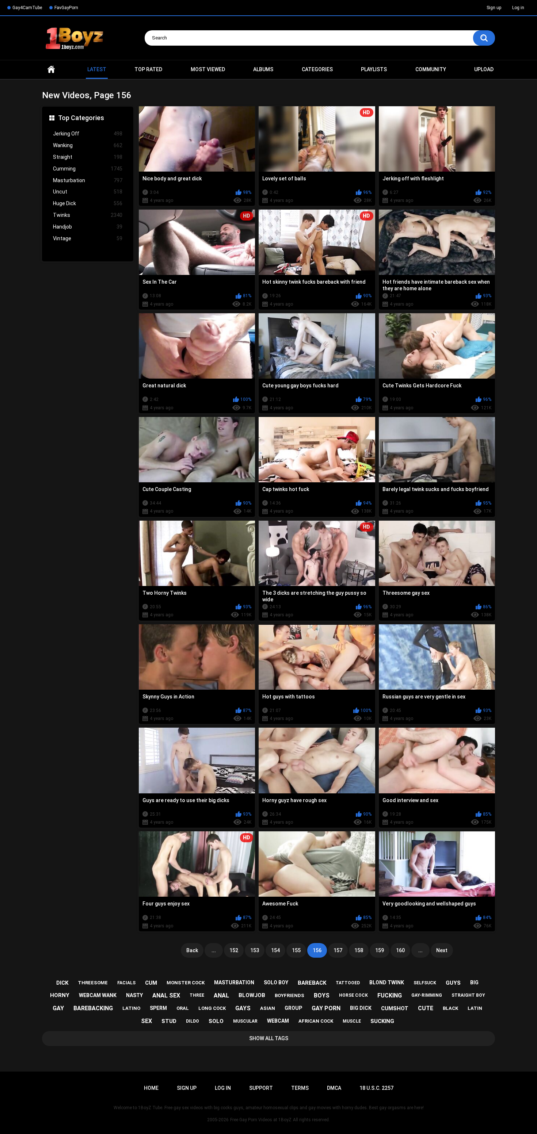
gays (243, 1008)
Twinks (87, 215)
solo (216, 1021)
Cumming (87, 169)
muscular (245, 1021)
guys (453, 983)
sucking (382, 1021)
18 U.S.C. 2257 (376, 1088)
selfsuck (425, 982)
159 (379, 950)
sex (146, 1021)
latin (475, 1008)
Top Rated (148, 69)
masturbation (234, 982)
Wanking (87, 145)
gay (58, 1008)
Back (192, 950)
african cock (315, 1021)
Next (442, 950)
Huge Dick (87, 203)
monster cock (186, 982)
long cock (212, 1008)
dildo (192, 1021)
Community (430, 69)
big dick (361, 1008)
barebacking (93, 1008)
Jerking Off (87, 134)
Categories (317, 69)
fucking (389, 995)
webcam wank (98, 995)
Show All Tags (268, 1038)
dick (62, 983)
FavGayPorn (66, 7)
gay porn (326, 1008)
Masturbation (87, 180)
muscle (352, 1021)
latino (131, 1008)
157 (338, 950)
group (293, 1008)
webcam (278, 1021)
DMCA (334, 1088)
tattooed (348, 982)
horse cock (353, 995)
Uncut (87, 192)
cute (425, 1008)
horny (59, 995)
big (474, 982)
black (450, 1008)
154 (275, 950)
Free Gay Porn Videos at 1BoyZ (261, 1119)
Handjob (87, 227)
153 (254, 950)
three (197, 995)
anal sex (166, 995)
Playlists (374, 69)
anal (221, 995)
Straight (87, 157)
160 (400, 950)
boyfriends (289, 995)
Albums (263, 69)
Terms (300, 1088)
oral (182, 1008)
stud (168, 1021)
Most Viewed (208, 69)
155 (296, 950)
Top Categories (81, 118)
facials (126, 982)
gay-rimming (426, 995)
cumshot (394, 1008)
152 (233, 950)
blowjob (252, 995)
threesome (93, 982)
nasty (134, 995)
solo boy (276, 982)
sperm (158, 1008)
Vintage (87, 238)
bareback (312, 983)
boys (322, 995)
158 (358, 950)
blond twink (386, 982)
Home (51, 69)
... (214, 950)
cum (151, 983)
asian (267, 1008)
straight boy (468, 995)
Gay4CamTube (27, 7)
